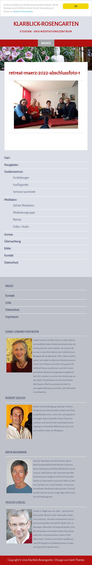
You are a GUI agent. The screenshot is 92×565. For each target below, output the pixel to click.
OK (75, 6)
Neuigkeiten (11, 164)
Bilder (7, 248)
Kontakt (8, 255)
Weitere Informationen (23, 11)
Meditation (10, 199)
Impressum (11, 316)
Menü (46, 43)
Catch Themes (76, 560)
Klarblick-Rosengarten (46, 24)
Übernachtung (12, 241)
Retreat (17, 219)
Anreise (8, 234)
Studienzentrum (13, 171)
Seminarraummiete (24, 191)
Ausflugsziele (20, 184)
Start (7, 157)
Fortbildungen (21, 177)
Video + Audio (21, 226)
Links (8, 302)
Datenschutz (11, 262)
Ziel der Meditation (23, 205)
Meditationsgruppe (24, 212)
